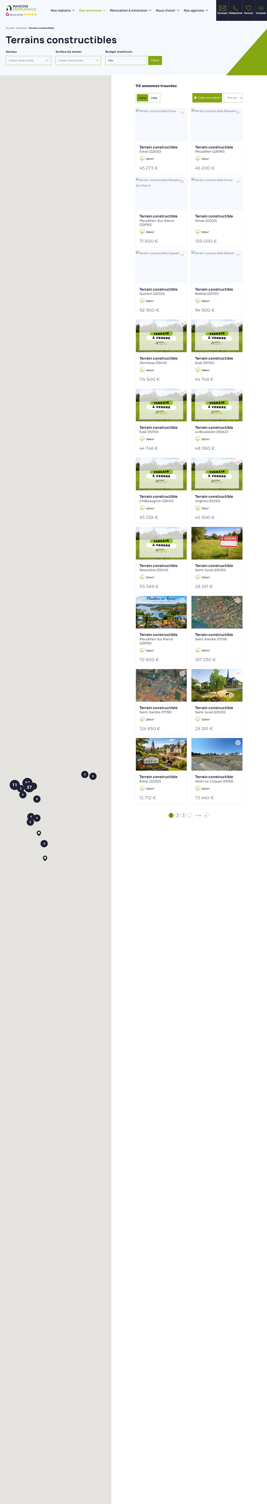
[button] (39, 834)
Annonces (21, 28)
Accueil (10, 28)
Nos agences (194, 10)
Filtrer (155, 60)
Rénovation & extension (128, 10)
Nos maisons (61, 10)
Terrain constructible (158, 149)
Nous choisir (165, 10)
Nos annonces (90, 10)
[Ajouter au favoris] (182, 113)
